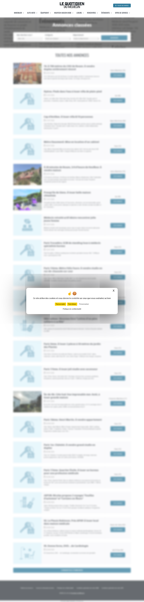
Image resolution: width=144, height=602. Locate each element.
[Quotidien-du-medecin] (72, 3)
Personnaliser (84, 304)
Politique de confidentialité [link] (72, 309)
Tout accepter (60, 304)
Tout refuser (72, 304)
